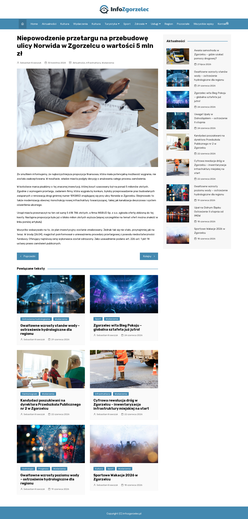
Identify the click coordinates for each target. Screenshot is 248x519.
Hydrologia (27, 468)
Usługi (154, 24)
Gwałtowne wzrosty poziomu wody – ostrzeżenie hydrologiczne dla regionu (49, 479)
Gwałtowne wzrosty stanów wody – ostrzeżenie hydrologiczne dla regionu (50, 330)
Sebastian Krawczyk (30, 63)
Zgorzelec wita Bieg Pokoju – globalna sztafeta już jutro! (117, 327)
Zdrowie (140, 24)
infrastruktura (93, 63)
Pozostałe (183, 24)
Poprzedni (29, 256)
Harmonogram (29, 394)
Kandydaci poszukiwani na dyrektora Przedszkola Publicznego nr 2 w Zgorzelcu (50, 404)
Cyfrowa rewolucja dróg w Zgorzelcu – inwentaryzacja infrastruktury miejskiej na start (121, 404)
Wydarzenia (80, 24)
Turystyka (111, 24)
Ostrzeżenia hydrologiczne (36, 319)
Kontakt (223, 24)
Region (169, 24)
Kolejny (147, 256)
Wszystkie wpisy (204, 24)
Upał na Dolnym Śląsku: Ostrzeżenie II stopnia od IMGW (208, 211)
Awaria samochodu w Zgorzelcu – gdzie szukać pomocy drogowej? (208, 54)
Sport (127, 24)
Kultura (64, 24)
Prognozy (43, 468)
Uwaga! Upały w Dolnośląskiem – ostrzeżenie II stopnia (210, 118)
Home (34, 24)
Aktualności (49, 24)
